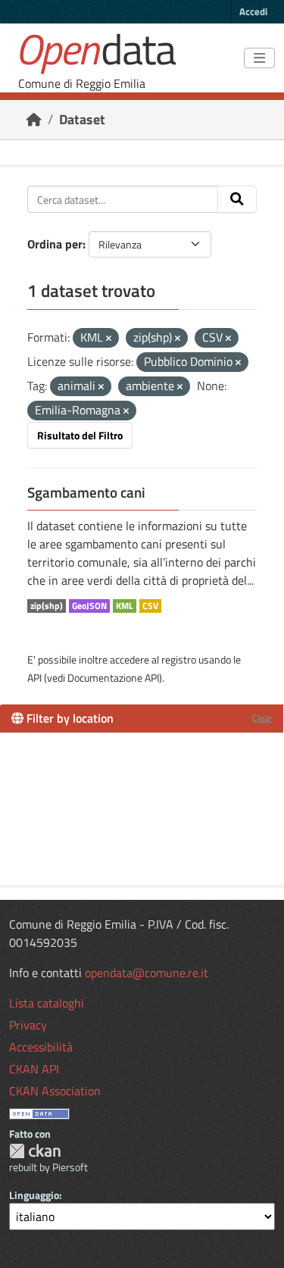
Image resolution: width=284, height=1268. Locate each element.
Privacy (28, 1025)
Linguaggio (34, 1195)
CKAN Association (55, 1091)
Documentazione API (113, 678)
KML (124, 606)
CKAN (35, 1151)
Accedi (253, 11)
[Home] (34, 119)
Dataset (82, 119)
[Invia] (237, 199)
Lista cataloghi (46, 1003)
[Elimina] (108, 339)
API (34, 678)
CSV (150, 606)
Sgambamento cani (86, 492)
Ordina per (55, 244)
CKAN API (34, 1069)
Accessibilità (41, 1047)
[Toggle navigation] (259, 58)
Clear (262, 718)
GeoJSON (89, 606)
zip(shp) (46, 606)
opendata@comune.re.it (146, 972)
